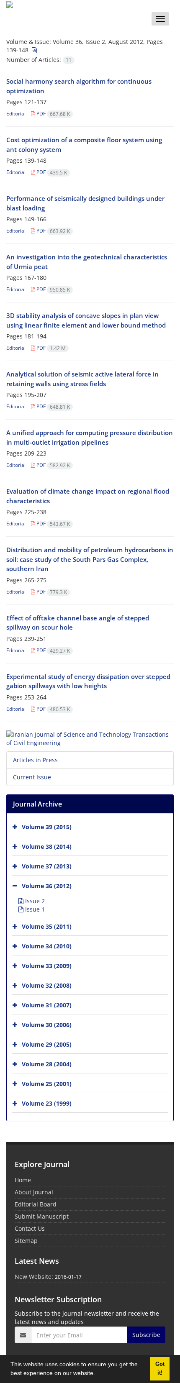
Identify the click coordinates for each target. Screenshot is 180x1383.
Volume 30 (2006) (47, 1025)
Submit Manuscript (42, 1216)
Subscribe (146, 1335)
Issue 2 (34, 901)
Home (23, 1180)
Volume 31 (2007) (47, 1005)
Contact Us (30, 1228)
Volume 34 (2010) (47, 946)
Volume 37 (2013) (47, 866)
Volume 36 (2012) (47, 886)
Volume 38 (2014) (47, 846)
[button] (98, 1374)
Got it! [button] (160, 1368)
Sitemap (26, 1241)
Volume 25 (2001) (47, 1084)
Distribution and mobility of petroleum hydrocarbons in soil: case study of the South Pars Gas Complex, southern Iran (89, 559)
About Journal (34, 1192)
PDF (52, 113)
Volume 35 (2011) (47, 926)
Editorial (16, 113)
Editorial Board (36, 1204)
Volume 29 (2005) (47, 1044)
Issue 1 (34, 909)
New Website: (34, 1277)
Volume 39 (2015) (47, 827)
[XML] (33, 50)
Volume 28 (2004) (47, 1064)
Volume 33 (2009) (47, 966)
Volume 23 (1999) (47, 1103)
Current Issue (32, 777)
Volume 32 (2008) (47, 985)
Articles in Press (35, 760)
